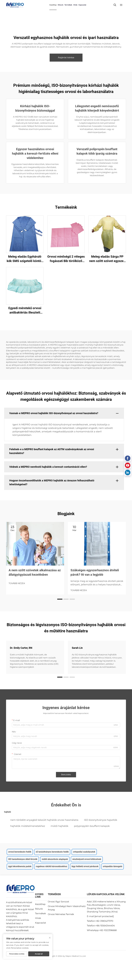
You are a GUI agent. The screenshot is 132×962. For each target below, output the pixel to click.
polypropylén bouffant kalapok (92, 826)
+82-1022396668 (108, 930)
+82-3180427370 (104, 921)
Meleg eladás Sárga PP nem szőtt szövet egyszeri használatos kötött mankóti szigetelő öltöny (107, 259)
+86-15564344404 (105, 925)
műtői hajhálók (59, 826)
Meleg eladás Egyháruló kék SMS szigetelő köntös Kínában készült (25, 259)
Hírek (75, 5)
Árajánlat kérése (66, 57)
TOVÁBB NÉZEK (17, 583)
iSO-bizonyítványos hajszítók (100, 820)
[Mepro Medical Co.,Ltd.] (15, 4)
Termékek (68, 5)
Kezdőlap (53, 5)
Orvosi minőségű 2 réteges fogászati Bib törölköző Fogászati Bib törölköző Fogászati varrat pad (66, 259)
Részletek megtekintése (25, 234)
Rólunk (60, 5)
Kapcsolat (82, 5)
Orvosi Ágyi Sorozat (58, 901)
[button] (59, 599)
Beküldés (66, 774)
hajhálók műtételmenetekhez (27, 826)
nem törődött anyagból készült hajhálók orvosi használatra (44, 820)
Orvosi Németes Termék (61, 914)
